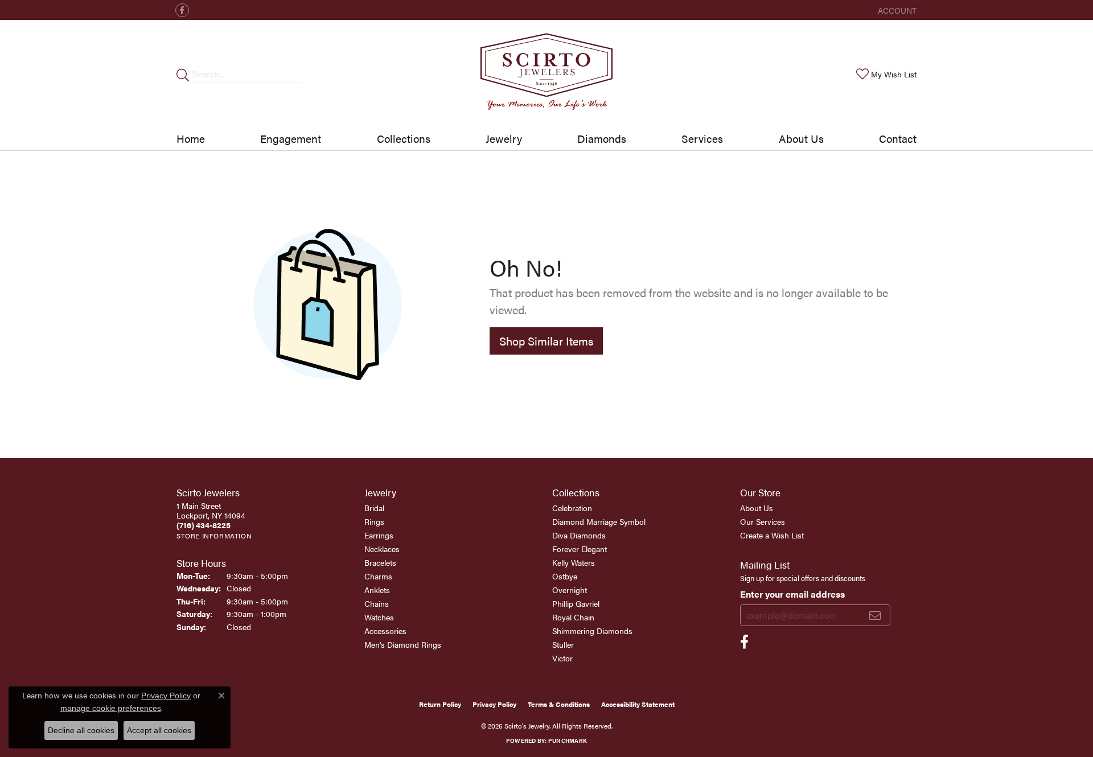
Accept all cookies (159, 730)
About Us (801, 138)
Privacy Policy (494, 704)
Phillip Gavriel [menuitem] (575, 603)
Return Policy (440, 704)
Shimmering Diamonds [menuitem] (592, 630)
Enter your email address (792, 593)
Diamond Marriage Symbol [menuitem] (599, 521)
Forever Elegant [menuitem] (579, 548)
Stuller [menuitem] (563, 644)
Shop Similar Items (546, 340)
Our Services (762, 521)
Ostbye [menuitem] (564, 576)
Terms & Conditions (559, 704)
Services (702, 138)
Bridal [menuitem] (374, 507)
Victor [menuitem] (562, 658)
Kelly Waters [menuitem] (573, 562)
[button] (896, 10)
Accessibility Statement (638, 704)
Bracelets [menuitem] (380, 562)
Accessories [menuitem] (385, 630)
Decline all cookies (81, 730)
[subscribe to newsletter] (875, 615)
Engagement (290, 138)
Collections (403, 138)
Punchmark (567, 740)
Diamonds (601, 138)
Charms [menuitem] (378, 576)
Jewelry (504, 138)
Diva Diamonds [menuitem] (579, 535)
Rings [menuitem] (374, 521)
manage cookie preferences (110, 708)
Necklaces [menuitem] (382, 548)
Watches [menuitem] (379, 617)
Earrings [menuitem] (378, 535)
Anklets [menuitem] (377, 589)
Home (190, 138)
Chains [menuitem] (376, 603)
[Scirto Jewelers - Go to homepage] (546, 73)
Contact (898, 138)
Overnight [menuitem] (569, 589)
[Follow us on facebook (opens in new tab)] (182, 10)
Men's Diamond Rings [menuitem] (402, 644)
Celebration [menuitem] (572, 507)
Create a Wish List (772, 535)
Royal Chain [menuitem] (573, 617)
